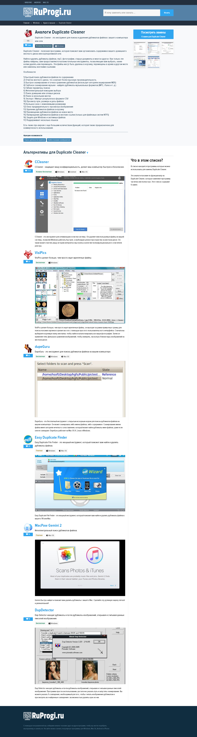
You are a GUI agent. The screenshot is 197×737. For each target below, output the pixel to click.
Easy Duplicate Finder (51, 437)
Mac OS (46, 2)
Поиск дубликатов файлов (34, 140)
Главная (26, 23)
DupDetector (44, 610)
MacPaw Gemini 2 (48, 525)
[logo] (47, 12)
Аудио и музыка (49, 23)
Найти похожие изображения (59, 140)
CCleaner (42, 162)
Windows (28, 2)
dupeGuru (42, 346)
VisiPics (40, 252)
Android (37, 2)
